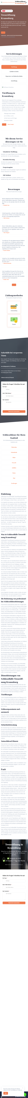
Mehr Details (11, 124)
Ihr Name (5, 386)
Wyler (14, 473)
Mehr (14, 457)
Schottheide (14, 452)
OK (6, 1093)
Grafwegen (14, 483)
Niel (14, 478)
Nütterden (14, 447)
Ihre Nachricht (6, 399)
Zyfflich (14, 468)
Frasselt (14, 462)
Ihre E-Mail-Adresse (7, 393)
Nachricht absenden (14, 411)
